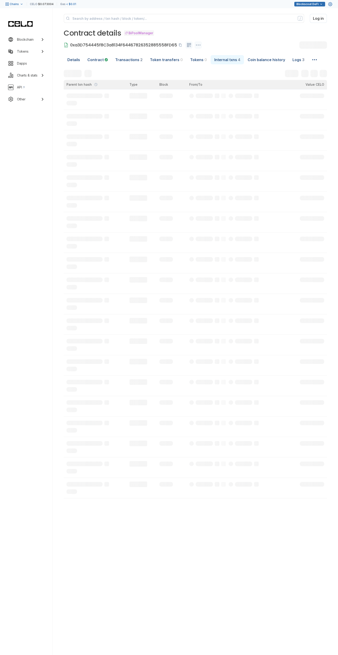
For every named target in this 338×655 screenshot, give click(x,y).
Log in (318, 18)
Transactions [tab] (129, 59)
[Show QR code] (189, 45)
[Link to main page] (20, 24)
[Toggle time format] (96, 84)
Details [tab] (73, 59)
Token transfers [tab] (166, 59)
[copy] (181, 45)
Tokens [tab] (198, 59)
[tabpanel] (195, 281)
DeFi (307, 4)
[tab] (98, 59)
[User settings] (330, 4)
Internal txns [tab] (227, 59)
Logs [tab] (298, 59)
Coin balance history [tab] (266, 59)
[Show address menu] (198, 45)
